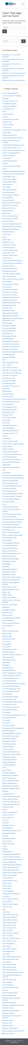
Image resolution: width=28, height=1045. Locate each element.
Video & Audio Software (9, 917)
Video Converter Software (10, 933)
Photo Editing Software (9, 738)
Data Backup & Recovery (10, 268)
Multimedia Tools (7, 612)
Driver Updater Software (10, 367)
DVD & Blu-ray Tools (8, 378)
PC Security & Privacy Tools (10, 707)
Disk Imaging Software (9, 336)
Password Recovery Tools (10, 678)
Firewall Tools (6, 420)
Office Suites (6, 662)
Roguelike (5, 791)
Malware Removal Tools (9, 548)
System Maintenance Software (12, 865)
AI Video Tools (6, 127)
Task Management (8, 891)
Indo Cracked (6, 472)
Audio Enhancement (8, 192)
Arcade (4, 168)
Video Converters (7, 935)
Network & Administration (10, 631)
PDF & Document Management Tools (13, 715)
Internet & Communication (10, 480)
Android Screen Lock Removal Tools (13, 150)
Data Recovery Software (10, 292)
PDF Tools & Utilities (8, 725)
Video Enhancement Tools (10, 959)
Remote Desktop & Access (10, 780)
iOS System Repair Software (11, 499)
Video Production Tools (9, 970)
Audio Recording (7, 197)
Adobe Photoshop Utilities (10, 119)
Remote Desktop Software (10, 786)
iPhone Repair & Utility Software (12, 527)
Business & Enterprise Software (12, 226)
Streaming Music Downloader (11, 854)
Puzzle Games (6, 770)
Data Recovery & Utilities (10, 289)
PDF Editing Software (9, 717)
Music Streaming (7, 626)
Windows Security (8, 1008)
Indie (3, 470)
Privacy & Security (8, 749)
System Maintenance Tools (10, 867)
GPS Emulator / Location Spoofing (12, 444)
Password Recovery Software (11, 675)
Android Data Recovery (9, 135)
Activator (5, 117)
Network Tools (6, 633)
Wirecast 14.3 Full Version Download (13, 73)
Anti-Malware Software (9, 161)
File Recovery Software (9, 409)
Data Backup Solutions (9, 271)
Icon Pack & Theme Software (11, 459)
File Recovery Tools (8, 412)
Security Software (7, 817)
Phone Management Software (11, 733)
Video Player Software (9, 967)
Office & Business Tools (9, 649)
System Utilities (7, 886)
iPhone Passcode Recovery (10, 524)
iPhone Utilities (7, 540)
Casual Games (6, 239)
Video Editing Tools (8, 951)
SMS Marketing (7, 828)
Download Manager (8, 354)
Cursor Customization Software (12, 260)
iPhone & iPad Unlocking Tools (11, 514)
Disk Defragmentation (9, 331)
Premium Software (8, 746)
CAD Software (6, 234)
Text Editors (6, 896)
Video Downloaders (8, 943)
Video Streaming (7, 985)
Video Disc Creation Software (11, 938)
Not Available (6, 647)
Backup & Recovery (8, 200)
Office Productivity (8, 657)
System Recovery (7, 878)
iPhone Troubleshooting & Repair (12, 535)
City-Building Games (8, 247)
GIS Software (6, 438)
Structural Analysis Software (11, 857)
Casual (4, 237)
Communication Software (10, 250)
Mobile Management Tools (10, 589)
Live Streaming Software (10, 545)
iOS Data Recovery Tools (10, 483)
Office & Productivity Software (11, 654)
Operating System (8, 668)
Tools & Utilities (7, 901)
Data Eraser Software (9, 276)
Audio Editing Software (9, 190)
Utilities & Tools (7, 907)
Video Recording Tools (9, 979)
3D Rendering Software (9, 106)
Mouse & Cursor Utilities (9, 605)
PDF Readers (6, 720)
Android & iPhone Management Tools (14, 130)
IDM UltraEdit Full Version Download (13, 80)
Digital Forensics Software (10, 316)
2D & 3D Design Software (10, 93)
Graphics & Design (8, 449)
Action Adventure (7, 114)
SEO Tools (5, 820)
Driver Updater (7, 365)
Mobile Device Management (11, 580)
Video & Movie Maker (9, 925)
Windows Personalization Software (13, 1005)
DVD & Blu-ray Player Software (12, 373)
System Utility (6, 888)
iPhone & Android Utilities (10, 507)
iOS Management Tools (9, 491)
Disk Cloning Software (9, 328)
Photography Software (9, 741)
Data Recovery (6, 287)
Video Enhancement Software (11, 956)
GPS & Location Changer (10, 441)
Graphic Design (7, 446)
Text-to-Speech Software (10, 899)
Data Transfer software (9, 295)
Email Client (6, 388)
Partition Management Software (12, 673)
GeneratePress (14, 1042)
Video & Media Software (10, 920)
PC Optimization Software (10, 696)
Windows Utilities (7, 1025)
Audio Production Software (10, 195)
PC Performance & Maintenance (12, 702)
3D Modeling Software (9, 103)
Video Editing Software (9, 949)
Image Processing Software (10, 467)
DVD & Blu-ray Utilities (9, 381)
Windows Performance (9, 1002)
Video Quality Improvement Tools (12, 972)
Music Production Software (10, 623)
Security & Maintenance (9, 812)
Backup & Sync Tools (8, 208)
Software (5, 836)
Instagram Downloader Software (12, 475)
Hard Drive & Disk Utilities (10, 451)
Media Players (6, 564)
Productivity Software (9, 757)
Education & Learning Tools (10, 386)
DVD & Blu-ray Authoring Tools (11, 370)
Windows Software (8, 1013)
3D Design (5, 98)
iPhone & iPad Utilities (9, 517)
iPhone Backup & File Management (13, 519)
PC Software (6, 712)
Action (4, 111)
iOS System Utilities (8, 501)
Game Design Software (9, 425)
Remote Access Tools (9, 778)
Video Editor (6, 954)
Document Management (9, 349)
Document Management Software (12, 352)
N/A (3, 628)
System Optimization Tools (10, 870)
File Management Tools (9, 407)
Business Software (8, 232)
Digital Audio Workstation (10, 313)
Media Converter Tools (9, 556)
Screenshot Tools (7, 807)
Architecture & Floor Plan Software (13, 174)
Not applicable (6, 644)
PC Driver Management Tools (11, 689)
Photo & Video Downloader (10, 736)
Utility (4, 909)
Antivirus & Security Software (11, 166)
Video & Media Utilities (9, 922)
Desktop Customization (9, 300)
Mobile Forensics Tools (9, 587)
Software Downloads (8, 838)
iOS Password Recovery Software (12, 493)
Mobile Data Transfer (8, 574)
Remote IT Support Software (11, 788)
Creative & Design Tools (9, 255)
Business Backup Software (10, 229)
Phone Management (8, 731)
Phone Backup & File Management (13, 728)
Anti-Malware (6, 158)
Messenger (5, 566)
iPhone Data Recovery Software (12, 522)
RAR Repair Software (8, 773)
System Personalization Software (12, 872)
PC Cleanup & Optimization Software (13, 683)
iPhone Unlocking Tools (9, 538)
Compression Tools (8, 253)
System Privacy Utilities (9, 875)
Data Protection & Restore (10, 284)
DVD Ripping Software (9, 383)
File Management (7, 404)
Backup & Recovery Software (11, 203)
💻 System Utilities (8, 1033)
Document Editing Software (10, 346)
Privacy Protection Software (11, 752)
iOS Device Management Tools (11, 486)
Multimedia (5, 607)
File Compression (7, 396)
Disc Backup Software (9, 325)
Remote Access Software (10, 775)
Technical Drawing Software (11, 893)
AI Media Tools (7, 122)
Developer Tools (7, 308)
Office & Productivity (8, 652)
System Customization (9, 862)
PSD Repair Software (8, 765)
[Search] (4, 31)
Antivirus (5, 163)
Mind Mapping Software (9, 569)
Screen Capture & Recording (11, 796)
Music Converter (7, 615)
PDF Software (6, 723)
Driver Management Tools (10, 362)
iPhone (4, 504)
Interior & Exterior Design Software (13, 478)
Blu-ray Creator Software (10, 218)
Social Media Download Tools (11, 830)
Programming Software (9, 759)
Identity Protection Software (11, 462)
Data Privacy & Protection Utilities (12, 279)
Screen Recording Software (10, 804)
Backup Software (7, 211)
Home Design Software (9, 457)
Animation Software (8, 155)
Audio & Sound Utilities (9, 179)
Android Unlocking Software (11, 153)
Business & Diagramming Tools (12, 224)
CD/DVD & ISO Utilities (9, 245)
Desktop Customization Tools (11, 302)
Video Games (6, 962)
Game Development (8, 428)
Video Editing (6, 946)
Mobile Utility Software (9, 597)
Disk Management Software (11, 341)
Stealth (4, 846)
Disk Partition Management (10, 344)
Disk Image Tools (7, 333)
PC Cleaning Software (9, 681)
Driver (4, 360)
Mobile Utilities (7, 595)
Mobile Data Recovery (9, 572)
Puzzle (4, 767)
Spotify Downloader (8, 844)
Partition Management (9, 670)
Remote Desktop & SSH (9, 783)
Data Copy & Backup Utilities (11, 274)
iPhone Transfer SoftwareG (10, 532)
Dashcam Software (8, 266)
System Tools (6, 883)
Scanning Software (8, 794)
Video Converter (7, 930)
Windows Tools (7, 1023)
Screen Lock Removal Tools (11, 802)
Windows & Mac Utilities (9, 993)
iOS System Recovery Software (12, 496)
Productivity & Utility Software (11, 754)
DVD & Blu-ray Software (9, 375)
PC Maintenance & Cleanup (10, 691)
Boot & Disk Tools (7, 221)
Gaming (4, 436)
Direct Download (7, 323)
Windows (5, 990)
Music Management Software (11, 618)
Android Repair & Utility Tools (11, 147)
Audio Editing (6, 187)
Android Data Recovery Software (12, 138)
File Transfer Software (9, 417)
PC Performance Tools (9, 704)
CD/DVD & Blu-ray (7, 242)
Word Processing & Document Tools (13, 1031)
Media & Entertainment (9, 551)
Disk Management (8, 339)
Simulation (5, 823)
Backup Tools (6, 213)
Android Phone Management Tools (13, 145)
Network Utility (7, 636)
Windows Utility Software (10, 1028)
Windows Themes (8, 1020)
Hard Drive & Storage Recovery (12, 454)
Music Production (7, 620)
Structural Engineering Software (12, 859)
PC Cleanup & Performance (10, 686)
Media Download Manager (10, 559)
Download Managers (8, 357)
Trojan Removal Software (10, 904)
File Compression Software (10, 402)
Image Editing (6, 465)
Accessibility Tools (8, 109)
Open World (6, 665)
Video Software (7, 982)
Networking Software (9, 639)
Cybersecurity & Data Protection (12, 263)
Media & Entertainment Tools (11, 553)
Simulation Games (8, 825)
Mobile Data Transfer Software (12, 577)
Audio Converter (7, 184)
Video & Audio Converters (10, 914)
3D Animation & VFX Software (11, 96)
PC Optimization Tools (9, 699)
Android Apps (6, 132)
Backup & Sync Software (10, 205)
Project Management (8, 762)
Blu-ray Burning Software (10, 216)
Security (4, 809)
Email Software (7, 391)
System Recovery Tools (9, 880)
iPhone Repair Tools (8, 530)
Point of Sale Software (9, 744)
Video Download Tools (9, 941)
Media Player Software (9, 561)
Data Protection (7, 281)
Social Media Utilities (8, 833)
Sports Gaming (7, 841)
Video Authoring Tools (9, 928)
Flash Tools (5, 423)
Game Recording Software (10, 430)
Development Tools (8, 310)
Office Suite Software (9, 660)
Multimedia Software (8, 610)
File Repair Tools (7, 415)
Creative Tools (6, 258)
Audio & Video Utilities (9, 182)
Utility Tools (6, 912)
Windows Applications (9, 995)
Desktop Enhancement (9, 305)
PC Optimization (7, 694)
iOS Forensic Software (9, 488)
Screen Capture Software (10, 799)
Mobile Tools (6, 592)
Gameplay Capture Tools (10, 433)
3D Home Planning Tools (10, 101)
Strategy (5, 849)
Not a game (6, 641)
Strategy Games (7, 851)
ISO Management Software (10, 543)
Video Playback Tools (9, 964)
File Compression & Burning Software (14, 399)
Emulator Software (8, 394)
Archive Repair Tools (8, 176)
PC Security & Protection (10, 710)
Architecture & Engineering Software (13, 171)
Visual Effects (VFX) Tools (10, 987)
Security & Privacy (8, 815)
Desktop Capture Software (10, 297)
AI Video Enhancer (8, 124)
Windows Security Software (11, 1010)
